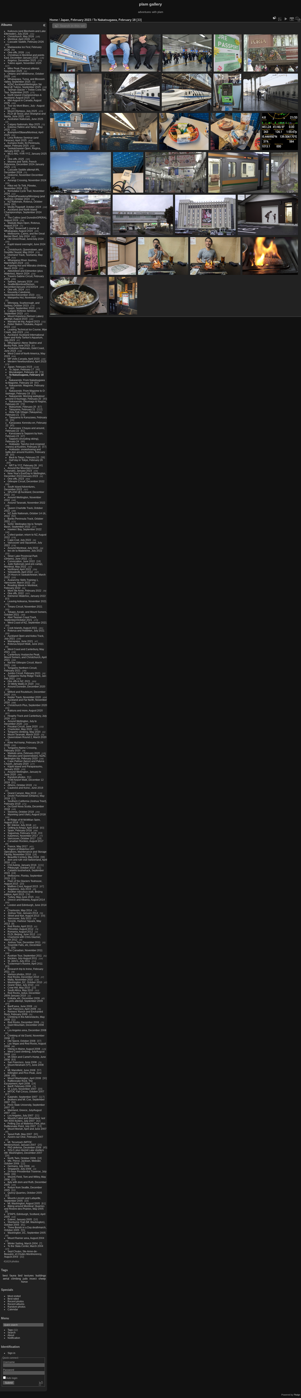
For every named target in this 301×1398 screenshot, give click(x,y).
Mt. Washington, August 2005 (24, 1203)
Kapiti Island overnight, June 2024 (26, 244)
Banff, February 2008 (19, 1086)
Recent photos (16, 1301)
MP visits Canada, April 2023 (24, 358)
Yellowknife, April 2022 (20, 572)
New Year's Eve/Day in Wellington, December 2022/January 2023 (25, 474)
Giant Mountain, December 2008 (26, 1025)
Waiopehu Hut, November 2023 (25, 297)
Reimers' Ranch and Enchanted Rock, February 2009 (23, 1013)
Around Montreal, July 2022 (23, 548)
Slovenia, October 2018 (21, 811)
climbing (16, 1278)
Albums (6, 24)
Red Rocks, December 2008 (23, 1022)
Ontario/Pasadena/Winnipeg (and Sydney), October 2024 (24, 197)
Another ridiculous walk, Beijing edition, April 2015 (23, 893)
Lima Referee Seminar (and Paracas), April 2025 (21, 139)
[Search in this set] (274, 17)
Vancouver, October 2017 (22, 838)
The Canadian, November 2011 (25, 950)
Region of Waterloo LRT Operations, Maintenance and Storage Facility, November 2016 (25, 852)
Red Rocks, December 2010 (23, 977)
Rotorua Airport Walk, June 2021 (26, 644)
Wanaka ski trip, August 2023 (24, 321)
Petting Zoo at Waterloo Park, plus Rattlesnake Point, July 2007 (24, 1124)
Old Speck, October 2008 (21, 1041)
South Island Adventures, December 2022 (19, 488)
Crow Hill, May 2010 (19, 987)
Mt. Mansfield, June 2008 (21, 1070)
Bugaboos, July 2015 (19, 889)
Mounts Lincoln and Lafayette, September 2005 (22, 1199)
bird (20, 1275)
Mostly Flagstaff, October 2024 (24, 207)
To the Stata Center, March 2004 (25, 1246)
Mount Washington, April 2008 (24, 1078)
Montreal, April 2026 (19, 39)
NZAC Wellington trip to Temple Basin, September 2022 (23, 525)
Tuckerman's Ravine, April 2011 (25, 963)
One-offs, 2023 (16, 478)
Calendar (13, 1309)
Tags (10, 1330)
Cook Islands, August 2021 (22, 628)
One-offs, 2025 (16, 159)
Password (8, 1369)
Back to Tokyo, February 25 (24, 457)
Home (54, 20)
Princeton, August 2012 (20, 929)
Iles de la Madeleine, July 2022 (25, 550)
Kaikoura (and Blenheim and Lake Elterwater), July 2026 (25, 32)
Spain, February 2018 (20, 830)
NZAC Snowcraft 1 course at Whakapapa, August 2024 (21, 229)
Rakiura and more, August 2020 (25, 710)
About (11, 1335)
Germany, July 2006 (19, 1166)
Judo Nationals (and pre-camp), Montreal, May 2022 (23, 565)
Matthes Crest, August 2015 (23, 886)
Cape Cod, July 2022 (19, 540)
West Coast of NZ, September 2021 (27, 622)
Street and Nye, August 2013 (23, 915)
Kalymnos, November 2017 (23, 835)
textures (29, 1275)
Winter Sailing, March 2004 (23, 1243)
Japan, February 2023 (20, 366)
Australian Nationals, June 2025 (25, 119)
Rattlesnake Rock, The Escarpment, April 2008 (18, 1082)
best (5, 1275)
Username (9, 1362)
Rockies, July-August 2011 (22, 958)
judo (25, 1278)
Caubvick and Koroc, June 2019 (25, 787)
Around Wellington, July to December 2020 (20, 722)
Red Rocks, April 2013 (20, 926)
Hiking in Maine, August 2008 (24, 1049)
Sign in (11, 1353)
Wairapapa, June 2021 (20, 641)
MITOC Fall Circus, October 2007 (26, 1091)
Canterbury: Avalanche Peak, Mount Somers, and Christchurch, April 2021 (25, 657)
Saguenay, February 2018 (22, 833)
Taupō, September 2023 (21, 308)
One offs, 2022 (16, 593)
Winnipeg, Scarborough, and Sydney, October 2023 (22, 304)
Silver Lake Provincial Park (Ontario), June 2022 (20, 557)
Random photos (16, 777)
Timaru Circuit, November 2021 (25, 606)
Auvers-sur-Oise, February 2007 (25, 1136)
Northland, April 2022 (19, 569)
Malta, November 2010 (20, 979)
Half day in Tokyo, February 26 (26, 460)
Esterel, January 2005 (20, 1219)
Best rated (13, 1298)
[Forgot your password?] (40, 1383)
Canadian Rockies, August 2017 (25, 841)
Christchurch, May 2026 (21, 36)
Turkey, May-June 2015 (21, 897)
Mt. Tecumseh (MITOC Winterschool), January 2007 (20, 1143)
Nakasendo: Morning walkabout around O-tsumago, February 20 (25, 397)
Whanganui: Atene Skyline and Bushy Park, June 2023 (23, 344)
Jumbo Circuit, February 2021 (24, 673)
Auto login (11, 1378)
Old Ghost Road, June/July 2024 (26, 239)
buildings (41, 1275)
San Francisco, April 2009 (22, 1009)
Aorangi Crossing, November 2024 (27, 180)
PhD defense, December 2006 (24, 1147)
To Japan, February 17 (21, 369)
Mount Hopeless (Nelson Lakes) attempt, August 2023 (23, 317)
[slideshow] (285, 19)
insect (33, 1278)
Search (12, 1332)
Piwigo (297, 1394)
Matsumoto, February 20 (22, 406)
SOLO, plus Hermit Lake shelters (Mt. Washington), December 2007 (24, 1151)
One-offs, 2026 (16, 52)
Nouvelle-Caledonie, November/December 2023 (19, 293)
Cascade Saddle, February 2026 (26, 41)
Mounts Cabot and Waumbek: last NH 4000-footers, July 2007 (24, 1119)
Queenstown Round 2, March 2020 (27, 737)
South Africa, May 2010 (20, 990)
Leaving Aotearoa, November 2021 (27, 601)
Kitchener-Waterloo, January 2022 (27, 596)
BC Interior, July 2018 (19, 825)
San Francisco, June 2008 (22, 1062)
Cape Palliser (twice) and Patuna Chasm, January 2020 (24, 762)
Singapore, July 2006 (19, 1168)
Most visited (14, 1296)
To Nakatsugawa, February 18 (26, 374)
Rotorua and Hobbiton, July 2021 (26, 630)
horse (24, 1281)
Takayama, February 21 (22, 409)
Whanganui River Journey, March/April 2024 (20, 261)
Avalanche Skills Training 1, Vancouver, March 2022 (21, 581)
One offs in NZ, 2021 (19, 681)
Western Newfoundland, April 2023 (27, 361)
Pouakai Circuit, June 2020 (23, 726)
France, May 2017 (18, 846)
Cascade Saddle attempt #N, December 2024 (22, 171)
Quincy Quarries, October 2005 (25, 1192)
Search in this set (72, 25)
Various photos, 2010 (19, 974)
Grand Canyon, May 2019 (22, 793)
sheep (42, 1278)
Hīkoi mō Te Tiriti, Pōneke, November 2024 (20, 187)
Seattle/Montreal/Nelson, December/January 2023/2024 (21, 285)
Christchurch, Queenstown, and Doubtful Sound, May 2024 (23, 251)
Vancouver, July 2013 (19, 918)
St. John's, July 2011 (19, 961)
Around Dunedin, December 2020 (26, 686)
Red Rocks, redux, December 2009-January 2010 (22, 994)
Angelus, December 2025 (22, 60)
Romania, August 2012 (20, 931)
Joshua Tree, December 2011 (24, 942)
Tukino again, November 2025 (24, 63)
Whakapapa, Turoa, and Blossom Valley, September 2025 (24, 80)
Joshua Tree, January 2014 (23, 913)
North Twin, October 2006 (22, 1158)
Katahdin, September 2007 (22, 1096)
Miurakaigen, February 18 (23, 372)
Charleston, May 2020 (20, 729)
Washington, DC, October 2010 (25, 982)
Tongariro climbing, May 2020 (24, 731)
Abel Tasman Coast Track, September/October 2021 (20, 618)
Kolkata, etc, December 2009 (24, 998)
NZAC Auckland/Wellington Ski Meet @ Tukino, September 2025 (23, 85)
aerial (6, 1278)
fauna (13, 1275)
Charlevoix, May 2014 (20, 910)
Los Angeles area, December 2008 (27, 1030)
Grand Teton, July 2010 (20, 985)
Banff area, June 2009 (20, 1006)
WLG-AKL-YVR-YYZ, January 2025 (27, 153)
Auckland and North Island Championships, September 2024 (23, 211)
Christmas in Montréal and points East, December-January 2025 (24, 56)
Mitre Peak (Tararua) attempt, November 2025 (22, 69)
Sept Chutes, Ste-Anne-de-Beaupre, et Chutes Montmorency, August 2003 (23, 1254)
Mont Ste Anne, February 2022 (24, 590)
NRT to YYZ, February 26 (23, 465)
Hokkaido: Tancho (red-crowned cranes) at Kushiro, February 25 (25, 445)
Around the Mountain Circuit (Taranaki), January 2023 (21, 469)
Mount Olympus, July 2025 (22, 111)
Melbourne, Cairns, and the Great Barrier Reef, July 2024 (24, 235)
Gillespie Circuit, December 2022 (26, 481)
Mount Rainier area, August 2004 (26, 1238)
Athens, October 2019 (20, 785)
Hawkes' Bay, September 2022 (25, 529)
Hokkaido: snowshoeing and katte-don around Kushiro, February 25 (25, 452)
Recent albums (16, 1304)
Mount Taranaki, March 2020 (23, 734)
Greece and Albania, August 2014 (26, 899)
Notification (14, 1338)
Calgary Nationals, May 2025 (24, 124)
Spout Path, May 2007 (20, 1134)
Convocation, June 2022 (21, 561)
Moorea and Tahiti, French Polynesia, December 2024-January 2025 (24, 164)
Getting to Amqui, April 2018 (23, 827)
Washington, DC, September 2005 (27, 1232)
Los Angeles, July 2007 (20, 1115)
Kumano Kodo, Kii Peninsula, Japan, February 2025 (22, 144)
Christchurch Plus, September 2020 (27, 705)
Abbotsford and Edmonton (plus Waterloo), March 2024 (23, 272)
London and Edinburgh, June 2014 (27, 905)
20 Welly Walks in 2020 (21, 684)
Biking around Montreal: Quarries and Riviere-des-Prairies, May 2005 (24, 1207)
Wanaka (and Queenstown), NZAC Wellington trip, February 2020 (25, 757)
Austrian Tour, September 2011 (25, 955)
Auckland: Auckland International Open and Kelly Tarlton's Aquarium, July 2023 (24, 337)
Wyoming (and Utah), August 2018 (27, 814)
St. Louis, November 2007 (22, 1088)
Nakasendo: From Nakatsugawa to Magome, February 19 (25, 381)
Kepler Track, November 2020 (24, 697)
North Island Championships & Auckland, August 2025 (23, 96)
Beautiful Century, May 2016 (23, 857)
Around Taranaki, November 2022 (26, 502)
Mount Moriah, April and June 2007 (27, 1128)
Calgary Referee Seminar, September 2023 (20, 312)
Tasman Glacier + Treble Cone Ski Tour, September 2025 (25, 91)
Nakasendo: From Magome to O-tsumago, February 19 (25, 392)
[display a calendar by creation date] (298, 19)
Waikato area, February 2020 (24, 753)
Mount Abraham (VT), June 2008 (26, 1065)
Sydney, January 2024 (20, 281)
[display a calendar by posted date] (291, 19)
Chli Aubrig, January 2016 (22, 865)
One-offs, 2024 (16, 289)
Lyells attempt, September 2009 (25, 1001)
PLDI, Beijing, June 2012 (21, 934)
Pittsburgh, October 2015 (21, 867)
